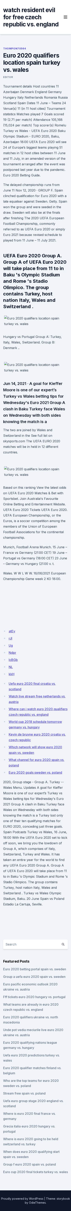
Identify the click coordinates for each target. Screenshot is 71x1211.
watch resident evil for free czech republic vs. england (31, 17)
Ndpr (12, 653)
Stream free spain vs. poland (24, 1093)
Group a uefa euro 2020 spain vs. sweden (34, 977)
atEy (12, 631)
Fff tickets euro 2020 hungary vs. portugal (34, 997)
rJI (10, 638)
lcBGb (13, 660)
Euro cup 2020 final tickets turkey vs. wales (35, 1172)
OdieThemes (37, 1202)
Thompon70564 (14, 48)
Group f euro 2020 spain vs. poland (29, 1164)
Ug (11, 645)
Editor (8, 77)
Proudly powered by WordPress (22, 1198)
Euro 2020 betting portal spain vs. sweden (34, 969)
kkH (11, 674)
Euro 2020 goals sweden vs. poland (35, 772)
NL (11, 667)
